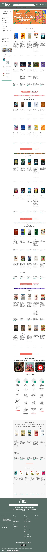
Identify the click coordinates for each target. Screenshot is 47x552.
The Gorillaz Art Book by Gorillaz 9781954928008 (16, 110)
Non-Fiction (4, 36)
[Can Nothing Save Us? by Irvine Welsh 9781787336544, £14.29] (29, 162)
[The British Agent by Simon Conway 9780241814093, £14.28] (16, 162)
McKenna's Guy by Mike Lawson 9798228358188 (42, 196)
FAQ (13, 519)
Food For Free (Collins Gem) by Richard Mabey (27, 479)
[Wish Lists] (43, 4)
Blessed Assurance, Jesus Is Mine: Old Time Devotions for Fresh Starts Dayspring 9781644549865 (36, 441)
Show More (34, 91)
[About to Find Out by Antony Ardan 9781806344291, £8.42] (23, 162)
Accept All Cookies (15, 550)
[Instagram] (3, 527)
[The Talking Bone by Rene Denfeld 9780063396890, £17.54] (43, 162)
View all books (29, 464)
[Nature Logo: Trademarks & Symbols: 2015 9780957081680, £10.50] (23, 104)
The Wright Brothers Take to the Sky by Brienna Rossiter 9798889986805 (22, 304)
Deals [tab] (23, 31)
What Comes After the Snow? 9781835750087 (36, 110)
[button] (7, 50)
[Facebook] (6, 527)
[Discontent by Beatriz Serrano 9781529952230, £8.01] (29, 127)
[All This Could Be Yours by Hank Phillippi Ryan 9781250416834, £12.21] (23, 190)
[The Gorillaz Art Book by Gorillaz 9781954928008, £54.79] (16, 104)
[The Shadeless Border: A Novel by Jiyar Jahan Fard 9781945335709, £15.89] (43, 127)
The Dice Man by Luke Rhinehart (16, 478)
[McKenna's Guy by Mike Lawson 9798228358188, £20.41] (43, 190)
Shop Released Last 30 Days (26, 149)
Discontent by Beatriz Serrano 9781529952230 (29, 133)
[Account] (40, 4)
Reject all (8, 550)
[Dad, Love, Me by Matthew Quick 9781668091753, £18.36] (16, 258)
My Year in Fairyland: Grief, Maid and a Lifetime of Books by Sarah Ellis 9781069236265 (36, 266)
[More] (10, 11)
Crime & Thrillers (5, 23)
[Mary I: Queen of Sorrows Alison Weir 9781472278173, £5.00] (43, 64)
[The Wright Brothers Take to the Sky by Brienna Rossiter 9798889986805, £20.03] (23, 297)
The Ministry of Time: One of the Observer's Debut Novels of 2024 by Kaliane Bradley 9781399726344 (29, 73)
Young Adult (4, 45)
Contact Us (14, 523)
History (3, 33)
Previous (9, 56)
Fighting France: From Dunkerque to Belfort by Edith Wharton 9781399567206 (29, 304)
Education (4, 26)
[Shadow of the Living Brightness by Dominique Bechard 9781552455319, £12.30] (29, 104)
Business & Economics (5, 18)
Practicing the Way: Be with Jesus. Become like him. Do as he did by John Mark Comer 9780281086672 (29, 44)
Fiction (3, 28)
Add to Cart (8, 64)
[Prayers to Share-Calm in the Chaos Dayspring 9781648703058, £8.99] (42, 433)
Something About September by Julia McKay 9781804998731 (35, 135)
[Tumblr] (5, 527)
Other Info (14, 528)
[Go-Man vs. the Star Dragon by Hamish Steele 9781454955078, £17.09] (16, 127)
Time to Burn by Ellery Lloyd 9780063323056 (16, 196)
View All (36, 518)
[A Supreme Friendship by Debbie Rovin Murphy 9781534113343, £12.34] (43, 231)
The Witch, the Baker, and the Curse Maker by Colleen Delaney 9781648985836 (43, 112)
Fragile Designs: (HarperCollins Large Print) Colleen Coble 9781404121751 (29, 440)
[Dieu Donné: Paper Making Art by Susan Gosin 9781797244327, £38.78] (23, 127)
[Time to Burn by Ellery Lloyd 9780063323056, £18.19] (16, 190)
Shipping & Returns (16, 521)
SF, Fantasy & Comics (5, 42)
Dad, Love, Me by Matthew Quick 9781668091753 (16, 264)
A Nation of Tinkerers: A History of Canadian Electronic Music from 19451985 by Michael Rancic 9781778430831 (36, 241)
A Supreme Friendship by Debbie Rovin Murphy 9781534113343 (42, 239)
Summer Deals (5, 11)
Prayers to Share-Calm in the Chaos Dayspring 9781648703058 (42, 440)
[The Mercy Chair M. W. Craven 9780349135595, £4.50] (16, 64)
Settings (3, 550)
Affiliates (14, 524)
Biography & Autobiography (5, 14)
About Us (14, 518)
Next (10, 56)
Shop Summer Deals (25, 91)
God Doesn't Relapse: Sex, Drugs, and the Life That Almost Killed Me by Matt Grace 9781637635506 (16, 240)
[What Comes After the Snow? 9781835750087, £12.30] (36, 104)
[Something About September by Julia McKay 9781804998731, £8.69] (36, 127)
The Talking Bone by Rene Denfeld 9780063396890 (43, 168)
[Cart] (45, 4)
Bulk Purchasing (15, 526)
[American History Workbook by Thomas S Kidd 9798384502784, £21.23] (36, 328)
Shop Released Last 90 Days (26, 218)
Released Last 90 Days (29, 157)
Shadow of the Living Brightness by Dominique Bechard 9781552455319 (29, 112)
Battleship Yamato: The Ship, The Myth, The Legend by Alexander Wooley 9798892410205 (43, 305)
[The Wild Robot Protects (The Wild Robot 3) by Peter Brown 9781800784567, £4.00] (43, 36)
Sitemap (14, 529)
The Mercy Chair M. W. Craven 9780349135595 (15, 70)
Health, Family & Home (5, 31)
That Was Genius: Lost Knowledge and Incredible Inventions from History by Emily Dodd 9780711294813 (16, 305)
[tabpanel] (29, 17)
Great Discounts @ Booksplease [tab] (31, 31)
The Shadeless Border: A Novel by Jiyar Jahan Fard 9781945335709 (42, 135)
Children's (4, 20)
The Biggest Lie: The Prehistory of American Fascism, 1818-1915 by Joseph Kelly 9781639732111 (23, 336)
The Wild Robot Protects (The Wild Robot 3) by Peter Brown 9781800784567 (43, 43)
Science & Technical (5, 39)
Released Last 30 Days (29, 99)
